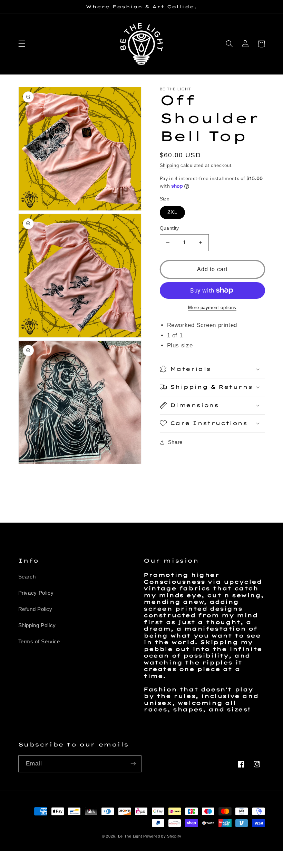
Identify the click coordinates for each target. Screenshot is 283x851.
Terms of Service (39, 641)
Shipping (169, 165)
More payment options (212, 307)
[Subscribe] (133, 763)
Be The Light (131, 836)
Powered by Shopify (162, 836)
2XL (172, 212)
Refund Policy (35, 609)
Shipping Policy (37, 625)
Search (27, 577)
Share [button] (175, 442)
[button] (22, 44)
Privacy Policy (36, 593)
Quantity (169, 228)
